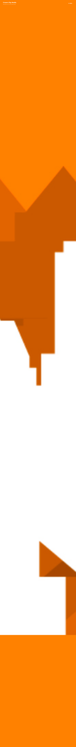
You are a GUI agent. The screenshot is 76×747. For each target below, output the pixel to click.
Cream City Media (9, 2)
